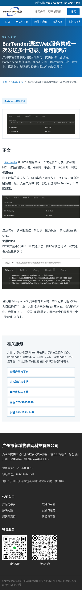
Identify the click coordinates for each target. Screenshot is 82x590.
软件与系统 (40, 21)
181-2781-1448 (72, 2)
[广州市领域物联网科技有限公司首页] (12, 11)
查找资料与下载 (19, 392)
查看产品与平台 (19, 371)
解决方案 (58, 21)
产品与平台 (22, 21)
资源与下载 (48, 516)
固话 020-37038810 (22, 402)
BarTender (10, 162)
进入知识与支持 (19, 382)
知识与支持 (17, 82)
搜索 (73, 11)
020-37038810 (54, 2)
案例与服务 (48, 510)
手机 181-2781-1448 (22, 412)
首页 (7, 21)
